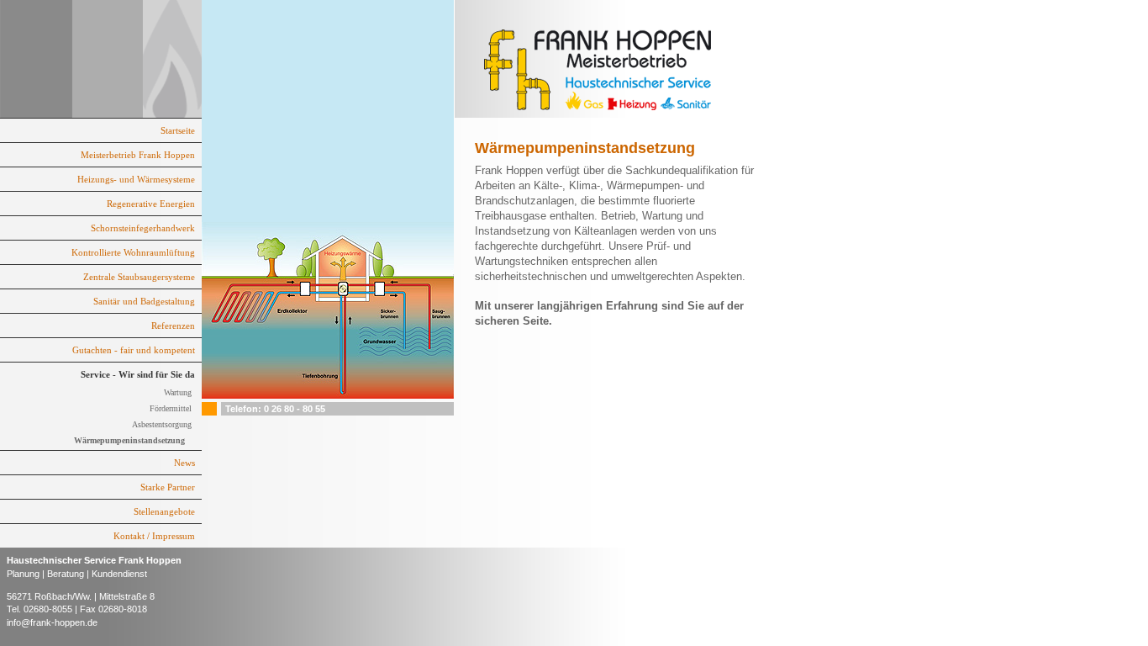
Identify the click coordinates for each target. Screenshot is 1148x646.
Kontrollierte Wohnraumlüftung (133, 252)
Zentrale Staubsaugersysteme (139, 277)
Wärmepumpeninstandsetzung (129, 440)
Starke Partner (167, 487)
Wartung (178, 392)
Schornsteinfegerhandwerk (143, 228)
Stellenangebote (164, 511)
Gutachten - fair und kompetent (133, 350)
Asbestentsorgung (162, 424)
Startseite (178, 130)
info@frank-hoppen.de (52, 622)
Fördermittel (171, 408)
